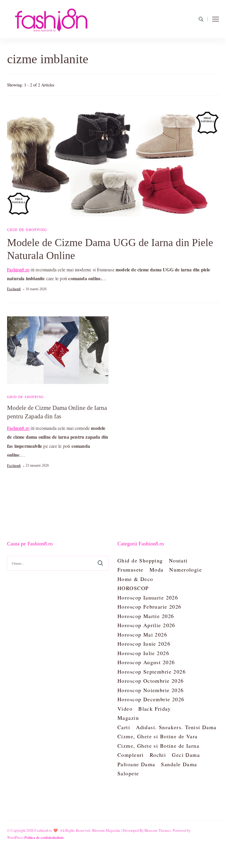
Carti (123, 727)
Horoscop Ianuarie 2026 (147, 597)
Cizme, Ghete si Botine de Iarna (158, 745)
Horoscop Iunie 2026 (143, 643)
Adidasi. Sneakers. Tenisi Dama (176, 727)
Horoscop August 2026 (146, 662)
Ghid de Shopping (27, 230)
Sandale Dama (179, 764)
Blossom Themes (157, 830)
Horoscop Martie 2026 (145, 615)
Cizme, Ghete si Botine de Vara (157, 736)
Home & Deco (135, 578)
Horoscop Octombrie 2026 (150, 680)
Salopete (128, 773)
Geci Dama (186, 754)
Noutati (178, 560)
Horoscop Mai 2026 (142, 634)
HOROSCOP (133, 588)
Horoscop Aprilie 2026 (146, 625)
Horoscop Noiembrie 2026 (150, 690)
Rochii (158, 754)
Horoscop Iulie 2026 (143, 653)
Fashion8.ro (18, 269)
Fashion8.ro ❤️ (46, 830)
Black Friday (154, 708)
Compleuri (130, 754)
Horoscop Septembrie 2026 (151, 671)
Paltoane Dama (136, 764)
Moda (156, 569)
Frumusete (130, 569)
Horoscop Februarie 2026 (149, 606)
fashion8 (14, 288)
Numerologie (185, 569)
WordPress (15, 837)
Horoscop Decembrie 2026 (151, 699)
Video (124, 708)
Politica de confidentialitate (44, 837)
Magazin (128, 717)
